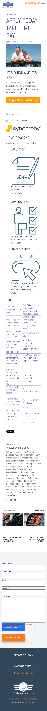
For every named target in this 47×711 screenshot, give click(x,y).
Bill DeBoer (12, 42)
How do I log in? (13, 352)
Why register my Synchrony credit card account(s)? (13, 323)
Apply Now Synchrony (23, 100)
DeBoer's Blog (22, 655)
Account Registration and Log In (13, 309)
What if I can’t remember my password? (12, 367)
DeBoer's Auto (22, 666)
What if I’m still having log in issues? (12, 390)
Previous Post (9, 511)
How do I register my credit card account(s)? (14, 334)
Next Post (39, 511)
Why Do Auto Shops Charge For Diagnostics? (12, 539)
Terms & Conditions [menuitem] (29, 699)
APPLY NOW (16, 193)
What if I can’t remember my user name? (12, 358)
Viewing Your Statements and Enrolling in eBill (13, 402)
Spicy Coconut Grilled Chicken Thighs (36, 539)
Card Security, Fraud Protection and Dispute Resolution (31, 358)
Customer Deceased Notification (28, 378)
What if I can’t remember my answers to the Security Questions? (12, 378)
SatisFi (26, 407)
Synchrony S (28, 422)
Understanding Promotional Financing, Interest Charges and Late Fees (31, 323)
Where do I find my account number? (13, 345)
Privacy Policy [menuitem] (14, 699)
